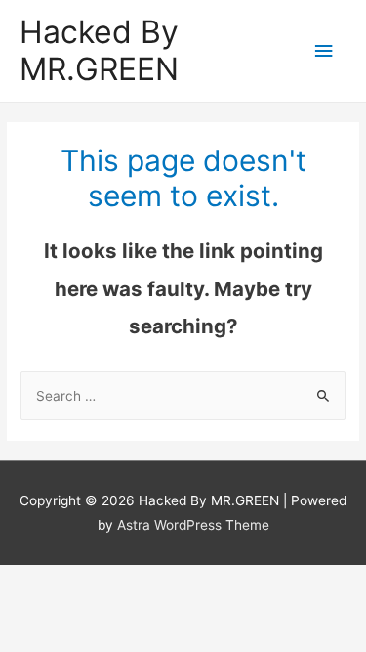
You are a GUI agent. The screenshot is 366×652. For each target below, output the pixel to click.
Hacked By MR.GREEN (99, 50)
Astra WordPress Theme (193, 525)
